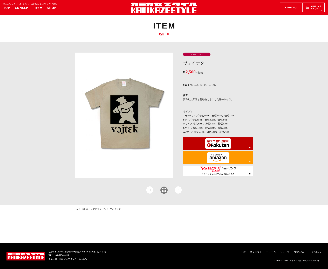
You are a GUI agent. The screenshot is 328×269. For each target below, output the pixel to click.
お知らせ (317, 252)
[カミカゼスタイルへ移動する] (77, 209)
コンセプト (256, 252)
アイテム (271, 252)
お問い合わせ (300, 252)
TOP (243, 252)
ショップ (284, 252)
